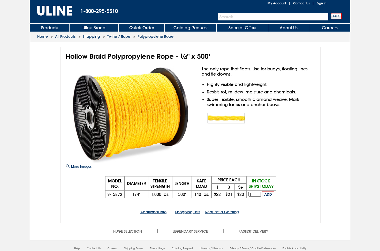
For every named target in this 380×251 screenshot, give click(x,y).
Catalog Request (190, 27)
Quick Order (141, 27)
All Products (65, 36)
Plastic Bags (157, 248)
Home (42, 36)
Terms (245, 248)
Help (77, 248)
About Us (289, 27)
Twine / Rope (118, 36)
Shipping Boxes (133, 248)
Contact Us (301, 3)
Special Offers (242, 27)
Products (49, 27)
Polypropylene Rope (155, 36)
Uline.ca (205, 248)
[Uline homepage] (51, 10)
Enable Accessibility (295, 248)
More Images (81, 166)
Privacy (234, 248)
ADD (268, 194)
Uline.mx (217, 248)
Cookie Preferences (264, 248)
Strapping (91, 36)
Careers (330, 27)
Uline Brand (93, 27)
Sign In (321, 3)
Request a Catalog (222, 212)
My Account (277, 3)
